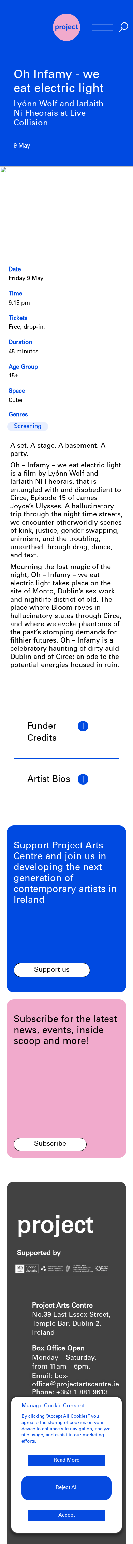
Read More (66, 1460)
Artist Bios (48, 779)
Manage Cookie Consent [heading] (53, 1406)
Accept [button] (66, 1515)
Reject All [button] (67, 1488)
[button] (66, 733)
